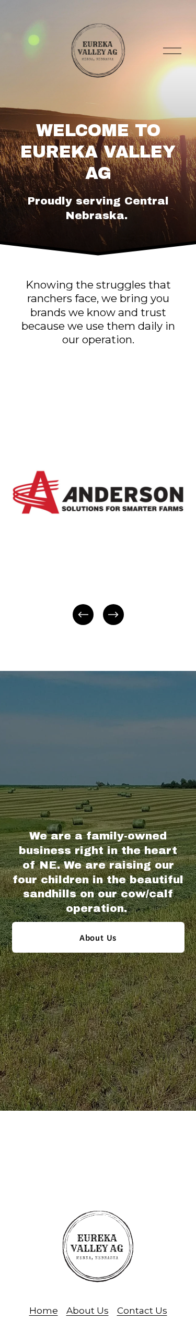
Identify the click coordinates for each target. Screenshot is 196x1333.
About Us (98, 937)
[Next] (113, 614)
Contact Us (142, 1310)
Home (43, 1310)
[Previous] (83, 614)
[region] (98, 513)
